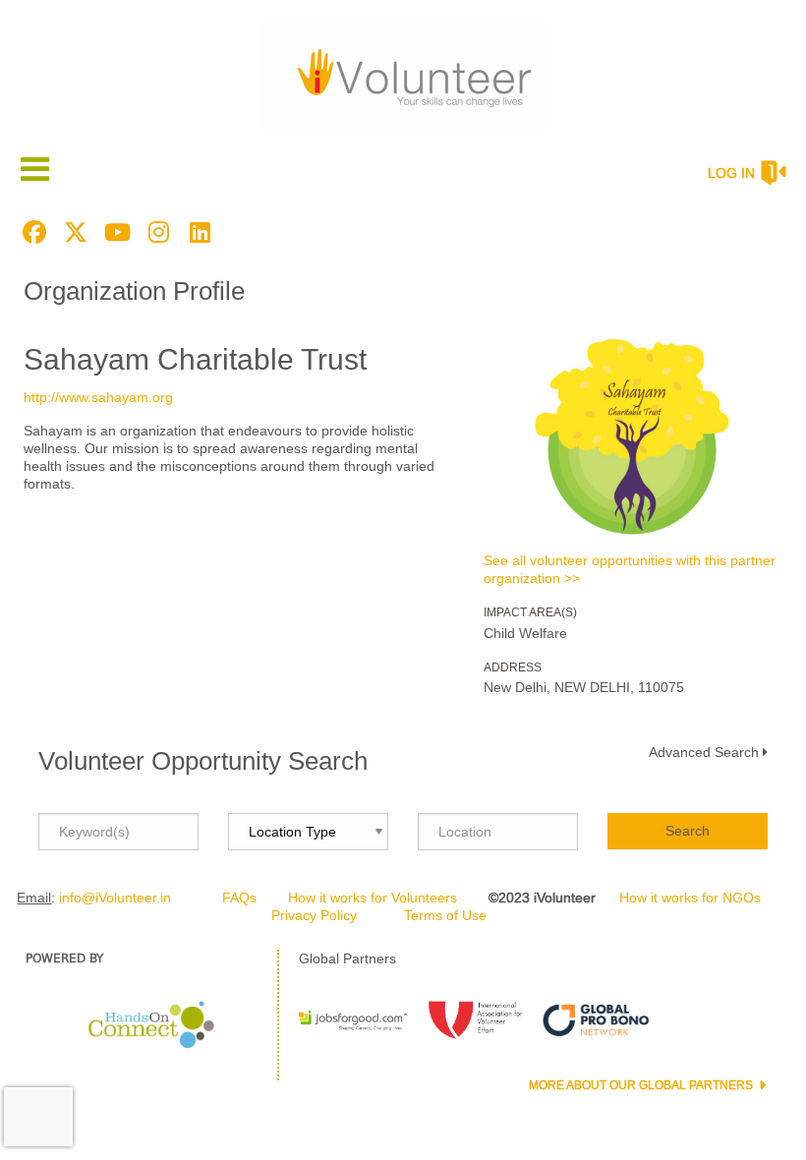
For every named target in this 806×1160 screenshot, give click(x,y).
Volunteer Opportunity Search (203, 761)
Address (513, 667)
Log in (731, 173)
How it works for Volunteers (372, 897)
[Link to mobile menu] (35, 168)
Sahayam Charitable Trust (195, 359)
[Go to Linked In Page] (196, 232)
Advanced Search (704, 752)
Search (687, 831)
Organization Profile (134, 291)
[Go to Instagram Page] (155, 232)
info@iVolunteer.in (115, 897)
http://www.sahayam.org (98, 397)
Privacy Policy (314, 915)
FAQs (239, 897)
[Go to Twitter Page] (72, 232)
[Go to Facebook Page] (31, 232)
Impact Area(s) (530, 612)
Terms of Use (445, 915)
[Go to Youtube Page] (114, 232)
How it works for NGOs (690, 897)
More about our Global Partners (642, 1085)
